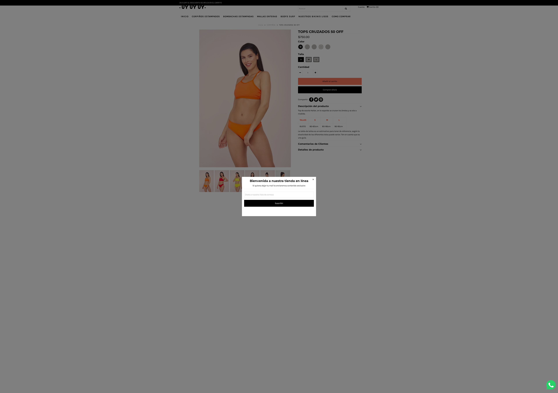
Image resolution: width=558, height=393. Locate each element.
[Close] (313, 180)
